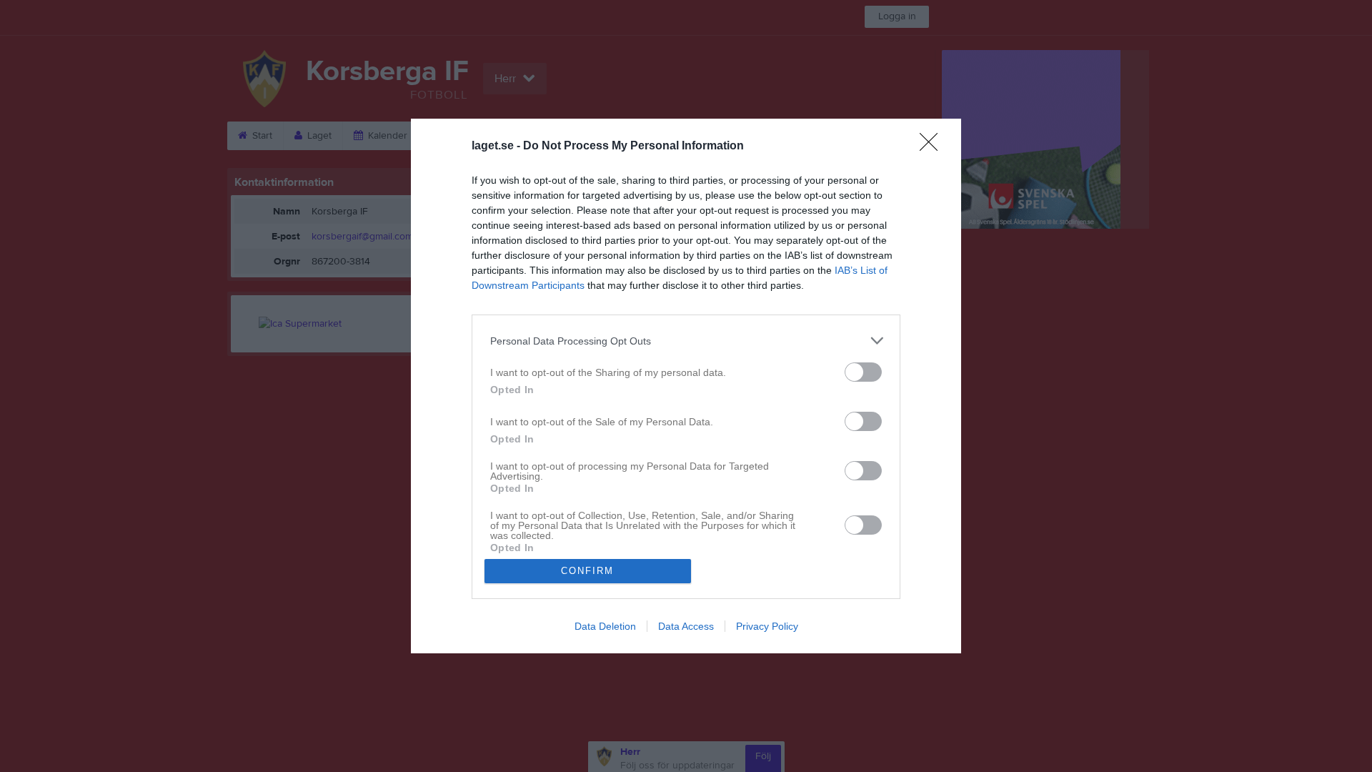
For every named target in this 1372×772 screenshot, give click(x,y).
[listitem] (686, 340)
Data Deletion (605, 626)
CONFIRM (587, 570)
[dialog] (686, 386)
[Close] (933, 146)
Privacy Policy (767, 626)
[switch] (863, 372)
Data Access (686, 626)
